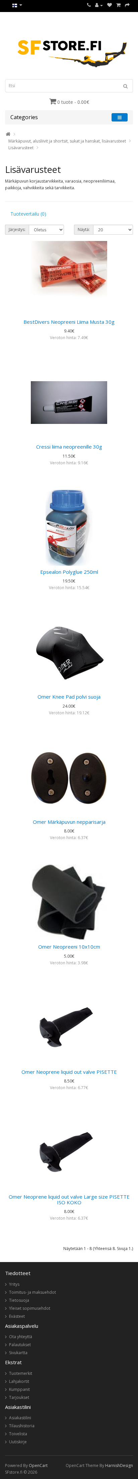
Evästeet (17, 1316)
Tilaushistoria (21, 1426)
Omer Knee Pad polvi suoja (69, 696)
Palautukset (20, 1344)
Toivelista (18, 1434)
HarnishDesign (119, 1465)
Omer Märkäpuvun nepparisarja (69, 821)
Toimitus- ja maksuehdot (32, 1292)
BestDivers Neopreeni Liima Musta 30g (69, 321)
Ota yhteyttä (20, 1336)
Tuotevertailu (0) (28, 214)
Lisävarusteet (20, 148)
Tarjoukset (19, 1397)
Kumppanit (19, 1389)
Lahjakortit (19, 1381)
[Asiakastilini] (99, 5)
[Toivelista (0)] (109, 5)
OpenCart (38, 1465)
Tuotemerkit (20, 1373)
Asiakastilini (20, 1418)
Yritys (14, 1284)
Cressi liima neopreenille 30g (69, 446)
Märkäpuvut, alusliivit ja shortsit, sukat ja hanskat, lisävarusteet (67, 141)
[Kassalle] (127, 5)
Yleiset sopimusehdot (29, 1308)
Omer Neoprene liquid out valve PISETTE (69, 1071)
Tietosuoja (19, 1300)
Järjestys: (17, 229)
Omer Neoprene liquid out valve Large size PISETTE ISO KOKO (69, 1199)
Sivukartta (18, 1352)
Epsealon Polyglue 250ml (69, 571)
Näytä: (84, 229)
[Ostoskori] (118, 5)
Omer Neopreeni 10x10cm (69, 946)
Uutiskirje (18, 1442)
